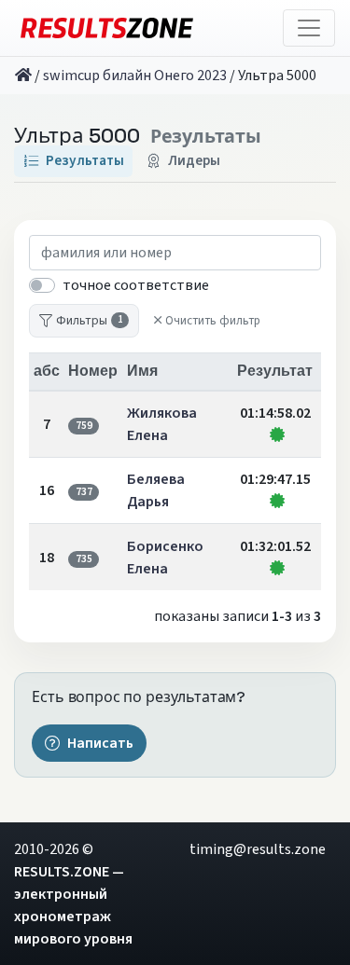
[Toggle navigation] (309, 28)
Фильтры (89, 320)
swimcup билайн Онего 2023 (135, 75)
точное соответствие (136, 285)
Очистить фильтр (212, 320)
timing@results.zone (257, 849)
